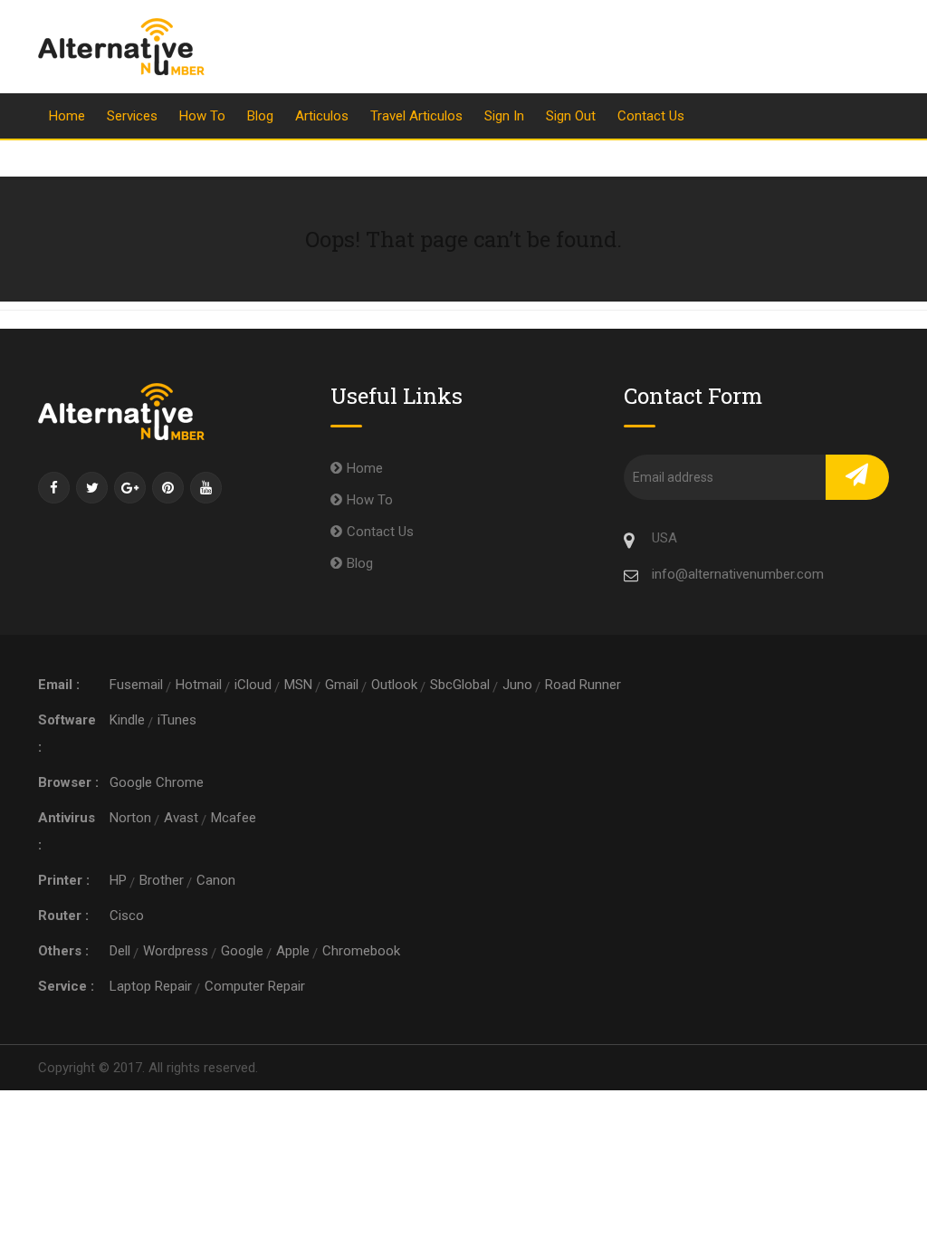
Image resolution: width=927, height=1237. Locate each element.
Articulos (322, 116)
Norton (130, 818)
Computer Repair (255, 986)
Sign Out (571, 116)
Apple (293, 951)
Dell (120, 951)
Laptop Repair (151, 986)
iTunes (177, 720)
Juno (517, 684)
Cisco (127, 915)
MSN (298, 684)
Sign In (504, 116)
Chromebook (361, 951)
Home (67, 116)
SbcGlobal (460, 684)
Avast (181, 818)
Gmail (341, 684)
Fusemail (136, 684)
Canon (215, 880)
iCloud (253, 684)
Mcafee (233, 818)
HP (118, 880)
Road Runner (583, 684)
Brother (161, 880)
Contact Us (650, 116)
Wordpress (175, 951)
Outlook (394, 684)
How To (202, 116)
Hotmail (199, 684)
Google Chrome (157, 782)
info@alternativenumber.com (738, 574)
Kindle (127, 720)
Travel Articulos (416, 116)
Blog (260, 116)
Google (242, 951)
